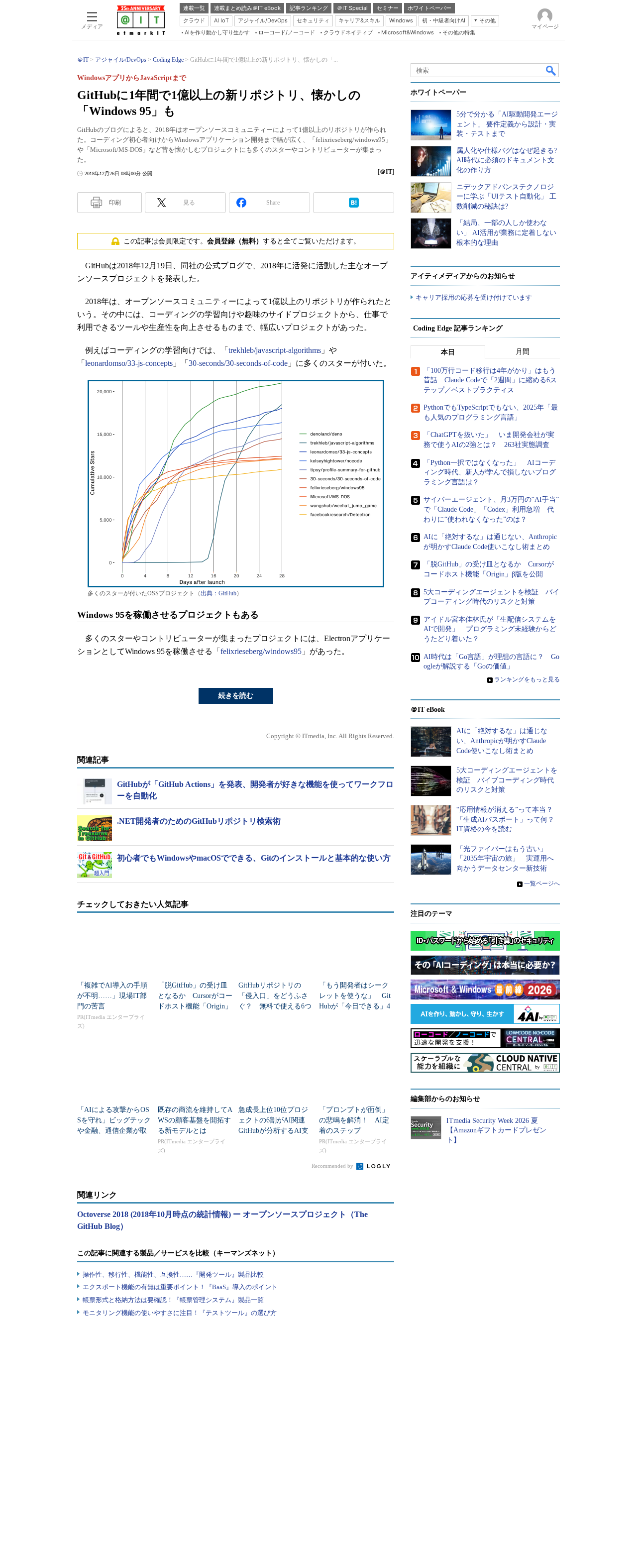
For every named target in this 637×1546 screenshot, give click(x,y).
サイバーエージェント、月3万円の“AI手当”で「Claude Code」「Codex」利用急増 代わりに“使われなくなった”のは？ (491, 509)
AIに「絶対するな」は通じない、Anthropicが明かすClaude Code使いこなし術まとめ (501, 740)
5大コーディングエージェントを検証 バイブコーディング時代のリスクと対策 (506, 780)
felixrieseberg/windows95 (261, 651)
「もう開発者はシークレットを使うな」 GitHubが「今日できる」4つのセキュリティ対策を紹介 (355, 1006)
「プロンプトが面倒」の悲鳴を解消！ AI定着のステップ (354, 1120)
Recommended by (333, 1166)
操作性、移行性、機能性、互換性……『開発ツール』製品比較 (173, 1274)
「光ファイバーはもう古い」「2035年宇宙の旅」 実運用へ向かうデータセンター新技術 (505, 858)
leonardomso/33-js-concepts (129, 363)
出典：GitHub (218, 593)
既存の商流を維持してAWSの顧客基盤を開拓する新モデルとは (195, 1120)
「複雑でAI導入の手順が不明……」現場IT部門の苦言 (112, 996)
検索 (551, 70)
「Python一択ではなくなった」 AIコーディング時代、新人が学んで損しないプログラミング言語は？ (490, 472)
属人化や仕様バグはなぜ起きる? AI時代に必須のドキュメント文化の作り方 (506, 160)
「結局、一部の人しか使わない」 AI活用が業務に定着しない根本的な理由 (506, 232)
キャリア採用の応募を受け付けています (474, 297)
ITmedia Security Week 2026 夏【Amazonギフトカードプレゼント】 (496, 1130)
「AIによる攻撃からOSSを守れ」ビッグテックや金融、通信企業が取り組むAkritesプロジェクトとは (114, 1130)
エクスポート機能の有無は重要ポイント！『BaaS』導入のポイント (180, 1287)
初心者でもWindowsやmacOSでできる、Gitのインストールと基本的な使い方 (254, 858)
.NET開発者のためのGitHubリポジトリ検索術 (199, 821)
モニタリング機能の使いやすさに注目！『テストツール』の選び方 (180, 1313)
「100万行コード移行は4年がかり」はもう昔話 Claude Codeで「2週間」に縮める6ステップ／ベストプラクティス (490, 380)
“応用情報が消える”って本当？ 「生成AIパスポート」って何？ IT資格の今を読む (508, 819)
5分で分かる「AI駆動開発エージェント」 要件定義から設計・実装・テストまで (507, 123)
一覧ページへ (542, 883)
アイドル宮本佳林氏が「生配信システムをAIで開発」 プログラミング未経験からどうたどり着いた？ (490, 629)
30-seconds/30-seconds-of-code (238, 363)
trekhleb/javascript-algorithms (274, 350)
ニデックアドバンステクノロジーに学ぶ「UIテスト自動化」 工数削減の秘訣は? (506, 196)
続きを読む (235, 695)
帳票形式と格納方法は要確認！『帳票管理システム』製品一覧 (173, 1300)
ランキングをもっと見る (527, 679)
